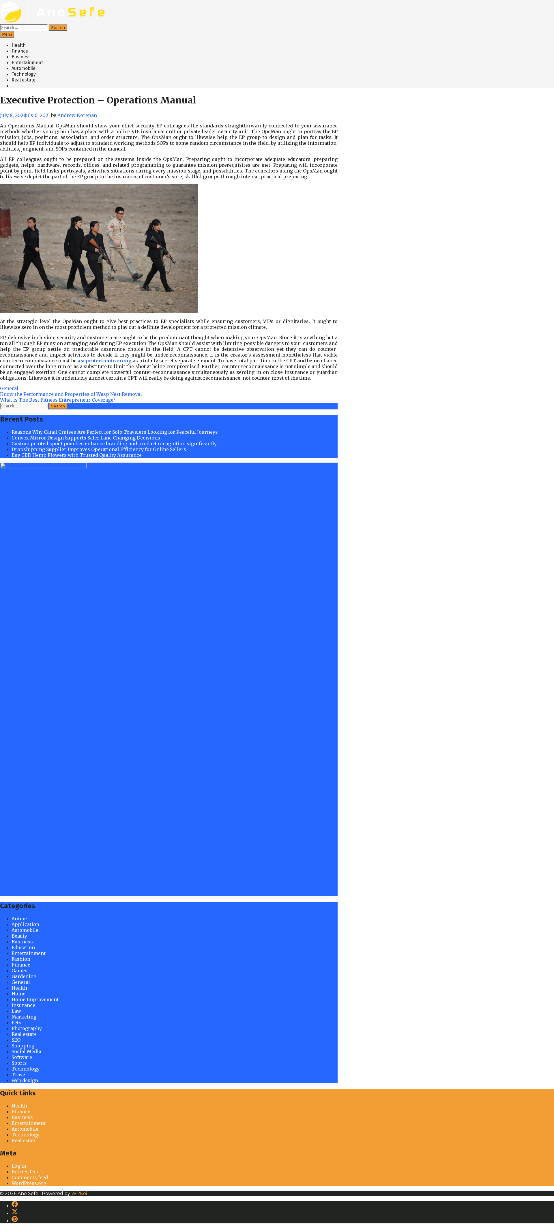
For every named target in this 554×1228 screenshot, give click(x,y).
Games (19, 970)
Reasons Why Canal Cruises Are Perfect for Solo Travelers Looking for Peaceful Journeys (115, 432)
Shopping (23, 1046)
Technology (24, 74)
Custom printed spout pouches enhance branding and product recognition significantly (114, 443)
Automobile (23, 68)
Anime (19, 918)
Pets (16, 1022)
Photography (27, 1028)
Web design (25, 1080)
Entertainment (27, 62)
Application (25, 924)
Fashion (21, 959)
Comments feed (30, 1177)
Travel (19, 1074)
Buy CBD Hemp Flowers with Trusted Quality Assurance (77, 455)
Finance (20, 51)
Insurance (23, 1005)
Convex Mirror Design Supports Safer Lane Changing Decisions (86, 438)
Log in (19, 1166)
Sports (19, 1063)
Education (23, 947)
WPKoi (79, 1193)
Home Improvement (35, 999)
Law (16, 1011)
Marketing (24, 1017)
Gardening (24, 976)
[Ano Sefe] (54, 21)
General (9, 388)
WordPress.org (29, 1183)
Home (18, 994)
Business (21, 57)
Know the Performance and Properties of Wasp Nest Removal (71, 394)
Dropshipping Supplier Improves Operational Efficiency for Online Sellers (99, 449)
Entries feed (26, 1172)
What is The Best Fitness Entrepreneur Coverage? (57, 400)
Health (19, 45)
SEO (16, 1040)
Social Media (26, 1051)
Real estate (23, 80)
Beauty (19, 936)
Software (22, 1057)
